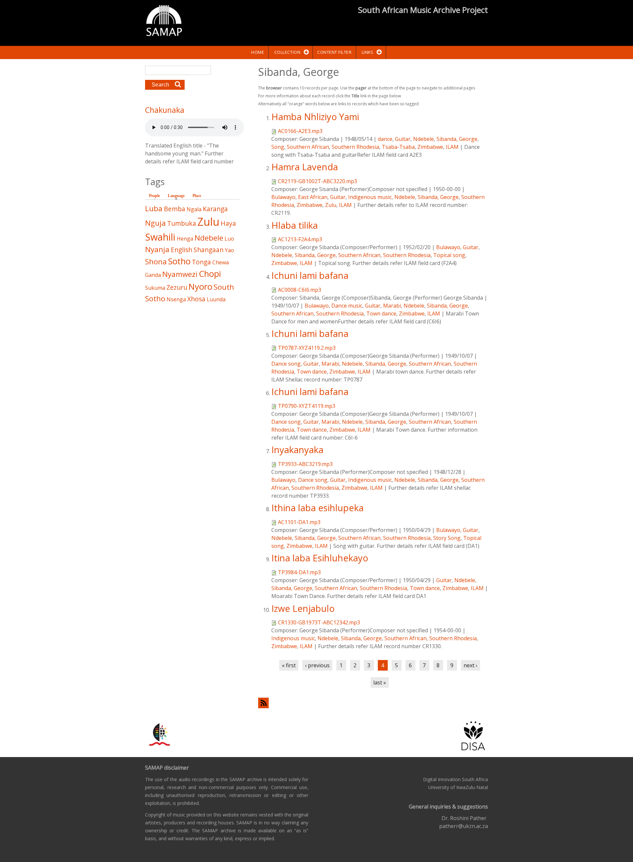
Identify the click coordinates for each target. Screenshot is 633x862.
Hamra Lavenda (304, 167)
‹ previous (317, 665)
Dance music (346, 305)
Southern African (308, 146)
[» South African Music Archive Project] (164, 21)
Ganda (153, 275)
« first (289, 665)
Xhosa (196, 298)
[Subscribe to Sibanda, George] (373, 703)
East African (312, 197)
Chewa (220, 262)
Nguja (155, 223)
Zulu (330, 205)
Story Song (447, 538)
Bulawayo (283, 197)
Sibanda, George (457, 139)
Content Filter (334, 52)
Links (368, 52)
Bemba (174, 208)
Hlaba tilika (294, 225)
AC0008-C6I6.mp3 (299, 289)
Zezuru (176, 287)
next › (470, 665)
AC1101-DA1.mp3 (299, 522)
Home (257, 52)
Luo (229, 238)
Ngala (194, 209)
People (154, 195)
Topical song (449, 255)
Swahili (160, 236)
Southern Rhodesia (355, 146)
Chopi (210, 274)
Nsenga (176, 299)
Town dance (381, 313)
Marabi (392, 305)
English (181, 249)
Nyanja (157, 249)
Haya (228, 223)
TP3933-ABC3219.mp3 (305, 464)
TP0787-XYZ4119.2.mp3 (307, 347)
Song (277, 146)
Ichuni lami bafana (309, 275)
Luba (154, 208)
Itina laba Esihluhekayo (319, 558)
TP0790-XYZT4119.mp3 (306, 406)
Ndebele (423, 139)
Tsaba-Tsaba (398, 146)
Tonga (201, 261)
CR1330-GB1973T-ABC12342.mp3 (319, 622)
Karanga (215, 208)
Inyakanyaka (297, 450)
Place (197, 195)
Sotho (179, 261)
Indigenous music (370, 197)
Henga (185, 238)
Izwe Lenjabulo (303, 608)
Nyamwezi (179, 274)
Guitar (402, 139)
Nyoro (200, 286)
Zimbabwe (430, 146)
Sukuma (155, 287)
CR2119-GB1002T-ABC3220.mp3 (317, 181)
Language (178, 195)
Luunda (216, 299)
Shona (156, 261)
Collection (287, 52)
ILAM (452, 146)
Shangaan (209, 249)
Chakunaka (164, 110)
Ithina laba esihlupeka (317, 508)
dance (385, 139)
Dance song (286, 363)
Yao (229, 250)
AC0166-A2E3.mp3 (300, 131)
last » (379, 682)
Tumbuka (181, 223)
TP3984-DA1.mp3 (299, 572)
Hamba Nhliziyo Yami (315, 117)
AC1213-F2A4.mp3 (300, 239)
